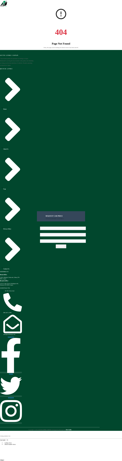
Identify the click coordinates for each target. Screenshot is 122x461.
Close (2, 460)
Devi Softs (68, 429)
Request (61, 246)
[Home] (3, 7)
